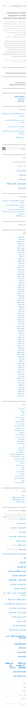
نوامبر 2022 (21, 295)
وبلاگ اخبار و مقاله (19, 482)
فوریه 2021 (21, 341)
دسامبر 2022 (20, 293)
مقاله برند (21, 473)
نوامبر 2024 (21, 243)
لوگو (25, 558)
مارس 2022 (21, 313)
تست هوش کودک (21, 584)
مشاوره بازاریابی (21, 183)
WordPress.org (20, 501)
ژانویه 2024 (21, 265)
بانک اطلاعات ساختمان (20, 588)
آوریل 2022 (21, 311)
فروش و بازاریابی (19, 460)
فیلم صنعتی (14, 527)
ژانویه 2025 (21, 239)
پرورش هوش (20, 100)
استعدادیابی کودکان (19, 96)
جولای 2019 (21, 382)
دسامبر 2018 (20, 395)
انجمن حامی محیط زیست (19, 625)
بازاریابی (22, 415)
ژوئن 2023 (21, 280)
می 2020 (21, 361)
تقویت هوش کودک (14, 629)
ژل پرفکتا (21, 663)
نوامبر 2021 (21, 322)
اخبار (23, 413)
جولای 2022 (21, 304)
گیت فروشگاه (11, 599)
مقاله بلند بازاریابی (19, 476)
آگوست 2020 (20, 354)
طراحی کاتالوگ (22, 545)
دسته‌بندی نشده (20, 436)
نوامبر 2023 (21, 269)
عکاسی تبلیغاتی (22, 536)
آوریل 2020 (21, 363)
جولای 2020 (21, 356)
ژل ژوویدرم (20, 665)
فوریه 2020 (21, 367)
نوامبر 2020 (21, 348)
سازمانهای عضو (20, 452)
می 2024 (21, 256)
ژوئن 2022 (21, 306)
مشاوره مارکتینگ (11, 183)
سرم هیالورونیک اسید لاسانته (17, 454)
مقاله (22, 469)
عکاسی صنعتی (22, 188)
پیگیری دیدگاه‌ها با (18, 499)
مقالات (22, 467)
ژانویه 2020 (21, 369)
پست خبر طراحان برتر (17, 6)
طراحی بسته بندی (21, 170)
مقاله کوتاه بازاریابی (19, 478)
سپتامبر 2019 (20, 378)
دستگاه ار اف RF (19, 434)
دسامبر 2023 (20, 267)
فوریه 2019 (21, 391)
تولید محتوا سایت (21, 566)
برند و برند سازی (20, 417)
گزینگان (4, 5)
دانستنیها (22, 432)
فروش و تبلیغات (16, 616)
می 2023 (21, 282)
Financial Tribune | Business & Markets (14, 60)
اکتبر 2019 (21, 376)
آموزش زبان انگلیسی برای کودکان (17, 571)
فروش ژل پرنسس (19, 458)
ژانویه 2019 (21, 393)
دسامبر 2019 (20, 372)
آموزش (22, 410)
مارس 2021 (21, 339)
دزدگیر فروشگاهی (21, 599)
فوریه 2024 (21, 263)
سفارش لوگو (22, 179)
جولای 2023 (21, 278)
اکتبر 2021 (21, 324)
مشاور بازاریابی (12, 612)
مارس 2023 (21, 287)
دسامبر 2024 (20, 241)
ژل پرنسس (21, 447)
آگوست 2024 (20, 250)
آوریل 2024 (21, 259)
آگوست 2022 (20, 302)
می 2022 (21, 309)
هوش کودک (23, 629)
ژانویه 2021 (21, 343)
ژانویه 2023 (21, 291)
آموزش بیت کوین (21, 621)
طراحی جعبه (22, 532)
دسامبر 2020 (20, 345)
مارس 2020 (21, 365)
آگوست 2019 (20, 380)
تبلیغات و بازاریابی (19, 421)
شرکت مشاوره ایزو (21, 603)
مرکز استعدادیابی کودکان (18, 636)
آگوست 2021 (20, 328)
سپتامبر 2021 (20, 326)
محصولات (21, 463)
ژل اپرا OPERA (20, 137)
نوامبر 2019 (21, 374)
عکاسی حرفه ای (21, 523)
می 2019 (21, 387)
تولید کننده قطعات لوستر (19, 671)
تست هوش (21, 98)
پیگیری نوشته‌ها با (18, 497)
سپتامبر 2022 (20, 300)
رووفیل (9, 592)
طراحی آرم (15, 575)
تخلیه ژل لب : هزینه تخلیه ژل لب (16, 126)
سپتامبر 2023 (20, 274)
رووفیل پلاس (21, 441)
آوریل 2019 (21, 389)
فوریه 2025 (21, 237)
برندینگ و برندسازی (21, 540)
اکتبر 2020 (21, 350)
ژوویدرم (14, 592)
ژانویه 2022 (21, 317)
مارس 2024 (21, 261)
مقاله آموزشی (20, 471)
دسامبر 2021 (20, 319)
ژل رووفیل (21, 449)
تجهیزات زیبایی (20, 423)
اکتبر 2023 (21, 272)
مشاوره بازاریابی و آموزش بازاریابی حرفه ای (14, 553)
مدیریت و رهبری (20, 465)
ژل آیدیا (12, 667)
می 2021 (21, 335)
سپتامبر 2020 (20, 352)
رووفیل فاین (21, 443)
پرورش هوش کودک (20, 643)
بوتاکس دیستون (22, 656)
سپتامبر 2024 (20, 248)
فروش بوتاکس (22, 647)
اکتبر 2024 (21, 246)
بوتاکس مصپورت (21, 652)
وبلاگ (22, 480)
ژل (23, 445)
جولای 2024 (21, 252)
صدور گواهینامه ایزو (9, 603)
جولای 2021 (21, 330)
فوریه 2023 (21, 289)
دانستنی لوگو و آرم (19, 430)
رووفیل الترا (21, 439)
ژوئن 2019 (21, 385)
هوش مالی (13, 584)
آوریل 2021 (21, 337)
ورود (23, 495)
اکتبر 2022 (21, 298)
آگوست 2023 (20, 276)
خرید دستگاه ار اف (19, 426)
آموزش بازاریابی (21, 612)
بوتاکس (22, 419)
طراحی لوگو (22, 175)
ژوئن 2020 (21, 358)
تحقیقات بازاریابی (21, 608)
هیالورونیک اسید (22, 592)
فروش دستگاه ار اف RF (18, 456)
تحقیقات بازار (12, 608)
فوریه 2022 (21, 315)
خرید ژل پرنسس (20, 428)
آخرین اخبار (21, 408)
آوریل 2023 (21, 285)
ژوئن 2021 (21, 332)
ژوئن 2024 (21, 254)
